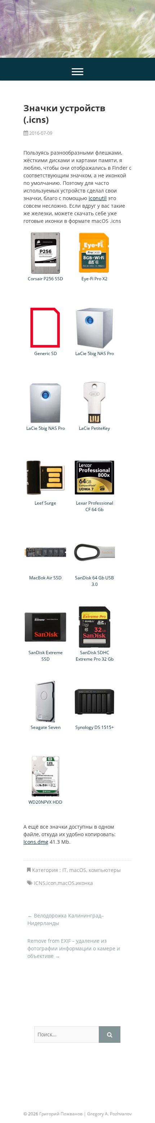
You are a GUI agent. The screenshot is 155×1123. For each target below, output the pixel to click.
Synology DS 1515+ (94, 727)
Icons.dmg (35, 841)
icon (51, 883)
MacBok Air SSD (45, 577)
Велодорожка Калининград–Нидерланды (65, 919)
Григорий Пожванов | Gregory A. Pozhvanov (85, 1114)
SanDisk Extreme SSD (45, 655)
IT (64, 870)
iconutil (98, 198)
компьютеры (105, 870)
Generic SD (45, 353)
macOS (77, 870)
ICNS (39, 883)
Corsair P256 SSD (45, 278)
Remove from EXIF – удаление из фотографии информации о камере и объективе (73, 948)
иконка (84, 883)
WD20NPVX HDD (45, 802)
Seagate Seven (46, 727)
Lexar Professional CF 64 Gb (94, 506)
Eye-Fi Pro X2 (94, 278)
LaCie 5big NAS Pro (94, 353)
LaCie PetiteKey (94, 428)
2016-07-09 (40, 133)
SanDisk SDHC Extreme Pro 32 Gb (95, 655)
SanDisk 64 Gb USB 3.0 (94, 581)
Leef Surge (45, 503)
